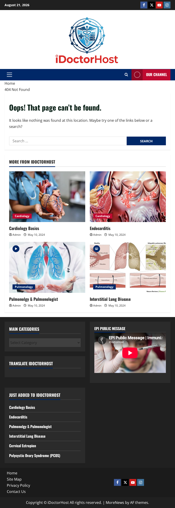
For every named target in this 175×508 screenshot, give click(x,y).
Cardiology (22, 216)
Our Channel (156, 74)
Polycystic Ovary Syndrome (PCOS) (34, 455)
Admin (17, 235)
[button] (9, 74)
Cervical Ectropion (22, 445)
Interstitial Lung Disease (110, 299)
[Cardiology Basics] (47, 196)
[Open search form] (126, 74)
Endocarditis (100, 228)
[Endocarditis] (128, 196)
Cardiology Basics (24, 228)
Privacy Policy (18, 485)
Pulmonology (24, 287)
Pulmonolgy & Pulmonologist (33, 299)
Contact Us (16, 491)
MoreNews (115, 502)
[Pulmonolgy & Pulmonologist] (47, 267)
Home (12, 473)
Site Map (14, 479)
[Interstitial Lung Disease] (128, 267)
